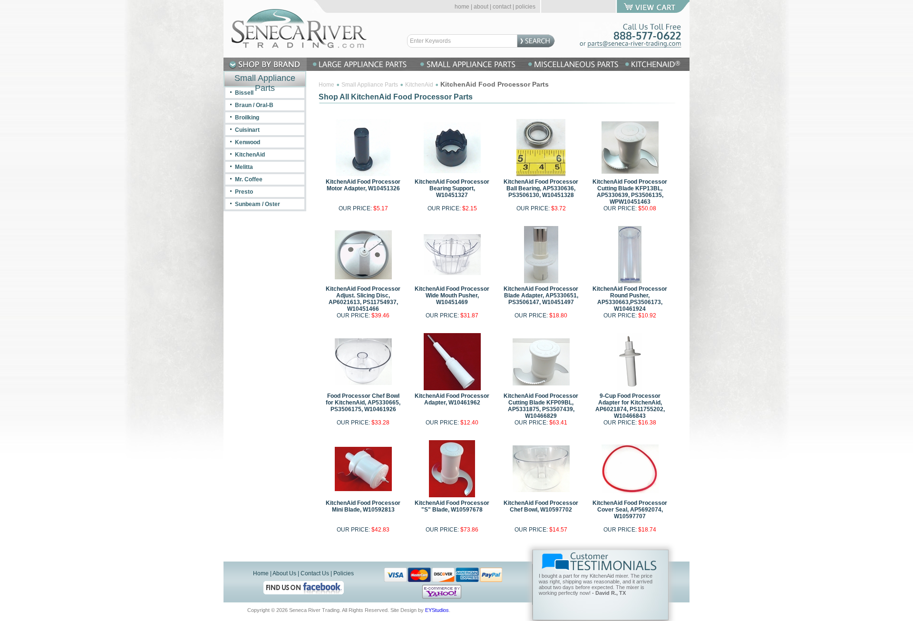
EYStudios (437, 610)
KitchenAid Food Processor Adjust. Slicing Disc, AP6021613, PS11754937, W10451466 (363, 299)
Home (326, 84)
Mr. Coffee (248, 179)
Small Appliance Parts (369, 84)
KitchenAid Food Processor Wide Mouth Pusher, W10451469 (452, 296)
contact (502, 6)
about (481, 6)
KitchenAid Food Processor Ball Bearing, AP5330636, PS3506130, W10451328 (541, 188)
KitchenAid (419, 84)
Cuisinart (247, 130)
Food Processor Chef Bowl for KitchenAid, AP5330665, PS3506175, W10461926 (363, 403)
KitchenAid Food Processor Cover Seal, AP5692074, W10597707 (629, 510)
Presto (244, 191)
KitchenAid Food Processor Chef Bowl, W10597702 (541, 506)
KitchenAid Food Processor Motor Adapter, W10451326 (363, 185)
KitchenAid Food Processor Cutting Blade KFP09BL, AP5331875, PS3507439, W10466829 (541, 406)
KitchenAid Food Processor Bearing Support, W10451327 (452, 188)
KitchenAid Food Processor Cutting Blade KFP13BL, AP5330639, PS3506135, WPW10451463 (629, 191)
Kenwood (247, 142)
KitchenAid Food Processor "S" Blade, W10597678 (452, 506)
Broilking (247, 117)
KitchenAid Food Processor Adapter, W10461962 (452, 399)
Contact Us (315, 573)
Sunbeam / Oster (257, 204)
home (462, 6)
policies (525, 6)
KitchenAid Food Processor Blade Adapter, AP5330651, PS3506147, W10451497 (541, 296)
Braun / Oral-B (254, 105)
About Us (284, 573)
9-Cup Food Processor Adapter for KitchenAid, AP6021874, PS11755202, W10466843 (630, 406)
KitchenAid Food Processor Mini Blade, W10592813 (363, 506)
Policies (343, 573)
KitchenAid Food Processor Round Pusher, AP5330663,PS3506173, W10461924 (629, 299)
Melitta (244, 167)
